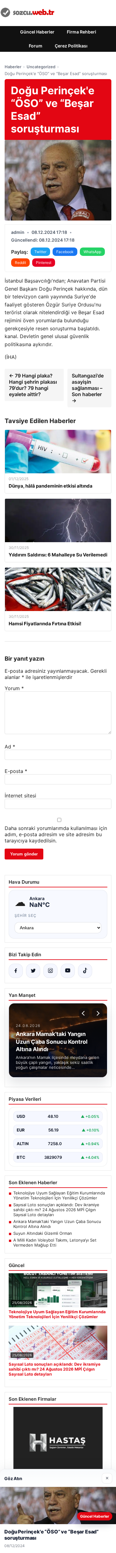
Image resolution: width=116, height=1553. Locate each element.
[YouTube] (68, 971)
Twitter (40, 251)
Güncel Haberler (37, 31)
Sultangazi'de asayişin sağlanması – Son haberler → (88, 388)
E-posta (16, 771)
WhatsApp (92, 251)
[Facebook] (16, 971)
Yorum (14, 688)
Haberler (13, 66)
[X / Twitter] (33, 971)
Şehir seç (26, 915)
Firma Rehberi (81, 31)
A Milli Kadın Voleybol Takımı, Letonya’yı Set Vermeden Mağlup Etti (55, 1242)
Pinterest (43, 262)
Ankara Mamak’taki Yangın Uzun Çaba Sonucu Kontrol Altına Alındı (57, 1224)
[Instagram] (50, 971)
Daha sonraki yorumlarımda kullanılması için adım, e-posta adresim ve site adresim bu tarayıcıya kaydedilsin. (56, 834)
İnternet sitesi (20, 795)
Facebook (65, 251)
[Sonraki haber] (97, 1013)
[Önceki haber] (84, 1013)
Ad (10, 746)
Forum (35, 45)
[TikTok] (85, 971)
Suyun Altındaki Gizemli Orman (42, 1233)
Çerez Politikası (71, 45)
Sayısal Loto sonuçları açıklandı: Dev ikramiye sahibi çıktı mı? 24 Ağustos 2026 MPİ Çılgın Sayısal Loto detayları (56, 1209)
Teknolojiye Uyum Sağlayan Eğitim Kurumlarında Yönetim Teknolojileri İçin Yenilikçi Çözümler (59, 1195)
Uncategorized (41, 66)
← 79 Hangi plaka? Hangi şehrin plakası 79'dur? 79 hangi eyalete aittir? (33, 385)
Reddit (20, 262)
